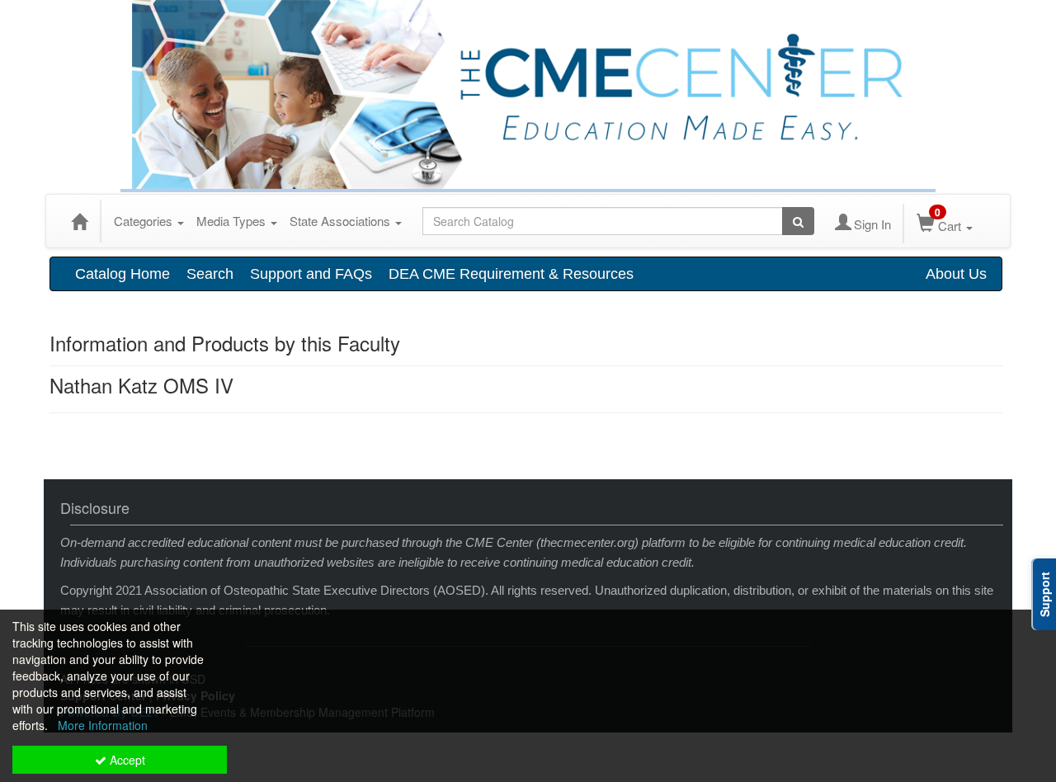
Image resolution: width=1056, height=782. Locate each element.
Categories (145, 220)
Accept (125, 759)
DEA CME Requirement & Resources (511, 274)
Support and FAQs (311, 274)
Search (209, 274)
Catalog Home (122, 274)
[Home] (79, 221)
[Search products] (798, 221)
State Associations (342, 220)
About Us (956, 274)
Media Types (232, 220)
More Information (103, 725)
